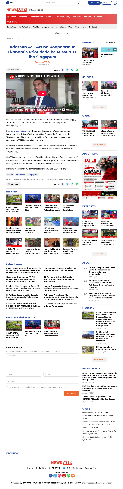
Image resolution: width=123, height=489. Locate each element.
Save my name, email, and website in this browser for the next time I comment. (39, 387)
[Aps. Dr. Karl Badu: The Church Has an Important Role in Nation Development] (90, 86)
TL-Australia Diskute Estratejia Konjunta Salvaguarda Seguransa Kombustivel (68, 208)
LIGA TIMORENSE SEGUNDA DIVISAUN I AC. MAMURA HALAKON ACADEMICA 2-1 (109, 242)
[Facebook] (51, 476)
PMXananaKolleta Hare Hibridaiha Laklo (106, 348)
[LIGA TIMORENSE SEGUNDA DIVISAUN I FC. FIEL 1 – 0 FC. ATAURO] (90, 233)
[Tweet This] (67, 70)
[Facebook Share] (62, 70)
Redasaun (94, 3)
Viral (70, 27)
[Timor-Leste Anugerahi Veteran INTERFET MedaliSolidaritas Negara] (90, 52)
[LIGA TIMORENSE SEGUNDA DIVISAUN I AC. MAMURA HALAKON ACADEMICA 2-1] (109, 233)
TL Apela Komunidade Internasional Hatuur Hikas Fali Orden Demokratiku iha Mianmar (101, 283)
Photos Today (63, 17)
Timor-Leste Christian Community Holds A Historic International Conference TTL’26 (108, 93)
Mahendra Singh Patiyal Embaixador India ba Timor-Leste (33, 251)
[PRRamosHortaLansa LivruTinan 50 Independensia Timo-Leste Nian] (33, 198)
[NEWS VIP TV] (16, 9)
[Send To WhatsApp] (77, 70)
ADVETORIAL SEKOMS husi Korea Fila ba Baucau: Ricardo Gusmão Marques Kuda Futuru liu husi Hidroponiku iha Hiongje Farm (14, 209)
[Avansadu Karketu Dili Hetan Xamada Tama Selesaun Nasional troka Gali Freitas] (109, 214)
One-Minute (80, 27)
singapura (32, 175)
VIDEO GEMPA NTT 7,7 (107, 55)
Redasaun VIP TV (42, 62)
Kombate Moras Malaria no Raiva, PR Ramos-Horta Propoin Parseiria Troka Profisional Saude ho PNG (14, 230)
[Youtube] (64, 476)
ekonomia (20, 175)
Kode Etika (41, 468)
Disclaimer (77, 468)
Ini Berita (98, 17)
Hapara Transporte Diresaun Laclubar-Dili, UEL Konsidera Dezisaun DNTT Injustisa (33, 230)
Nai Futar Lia (24, 27)
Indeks (84, 427)
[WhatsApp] (68, 476)
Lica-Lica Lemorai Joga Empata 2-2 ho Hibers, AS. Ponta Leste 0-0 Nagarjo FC (89, 223)
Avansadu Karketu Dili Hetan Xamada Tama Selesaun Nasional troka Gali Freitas (108, 223)
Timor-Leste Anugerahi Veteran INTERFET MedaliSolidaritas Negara (90, 62)
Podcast (93, 27)
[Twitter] (55, 476)
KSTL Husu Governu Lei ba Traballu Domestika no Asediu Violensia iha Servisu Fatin (51, 230)
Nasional (23, 17)
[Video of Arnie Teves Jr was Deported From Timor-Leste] (109, 124)
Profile (36, 27)
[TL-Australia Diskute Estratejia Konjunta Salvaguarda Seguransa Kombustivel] (71, 198)
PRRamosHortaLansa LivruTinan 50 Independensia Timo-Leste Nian (33, 208)
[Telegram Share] (72, 70)
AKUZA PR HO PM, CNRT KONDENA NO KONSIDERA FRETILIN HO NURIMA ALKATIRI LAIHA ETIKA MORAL (13, 251)
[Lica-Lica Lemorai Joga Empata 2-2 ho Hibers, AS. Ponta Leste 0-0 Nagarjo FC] (90, 214)
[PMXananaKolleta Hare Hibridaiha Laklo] (88, 350)
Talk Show (12, 22)
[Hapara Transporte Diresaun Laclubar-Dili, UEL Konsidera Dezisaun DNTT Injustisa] (33, 221)
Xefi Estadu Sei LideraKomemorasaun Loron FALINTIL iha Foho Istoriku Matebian (106, 336)
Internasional (37, 17)
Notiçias (87, 17)
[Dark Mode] (115, 3)
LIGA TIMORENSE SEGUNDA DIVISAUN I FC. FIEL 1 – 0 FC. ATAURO (90, 242)
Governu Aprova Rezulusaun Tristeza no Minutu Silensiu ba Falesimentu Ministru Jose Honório (70, 251)
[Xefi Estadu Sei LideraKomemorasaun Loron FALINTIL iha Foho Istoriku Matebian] (88, 335)
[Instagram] (60, 476)
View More (110, 42)
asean (10, 175)
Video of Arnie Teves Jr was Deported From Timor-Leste (108, 133)
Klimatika (11, 27)
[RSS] (73, 476)
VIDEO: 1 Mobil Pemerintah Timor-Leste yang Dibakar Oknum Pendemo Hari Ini (90, 133)
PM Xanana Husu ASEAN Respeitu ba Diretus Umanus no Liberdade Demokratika (102, 295)
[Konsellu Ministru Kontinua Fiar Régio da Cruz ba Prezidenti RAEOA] (52, 242)
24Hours (77, 17)
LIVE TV (106, 3)
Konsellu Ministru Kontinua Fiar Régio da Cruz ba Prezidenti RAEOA (52, 251)
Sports (49, 17)
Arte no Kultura (59, 27)
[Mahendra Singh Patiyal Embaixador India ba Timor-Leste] (33, 242)
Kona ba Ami (90, 468)
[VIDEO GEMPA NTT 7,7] (109, 49)
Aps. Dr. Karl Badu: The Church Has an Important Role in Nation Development (89, 95)
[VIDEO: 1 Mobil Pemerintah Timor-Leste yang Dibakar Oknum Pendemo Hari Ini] (90, 124)
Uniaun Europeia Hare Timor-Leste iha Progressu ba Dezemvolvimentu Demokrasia (102, 271)
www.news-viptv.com (20, 131)
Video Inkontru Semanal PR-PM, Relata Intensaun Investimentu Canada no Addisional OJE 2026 (52, 208)
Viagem (45, 27)
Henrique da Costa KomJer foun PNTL (97, 437)
